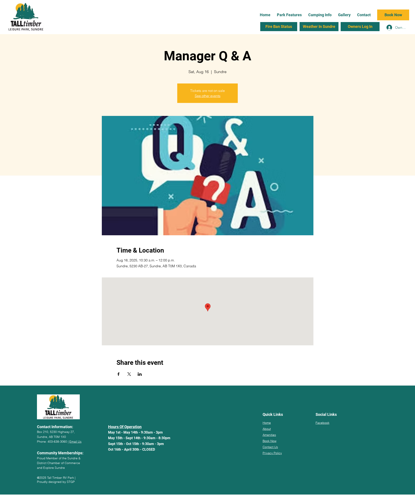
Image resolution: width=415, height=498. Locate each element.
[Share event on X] (129, 374)
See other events (207, 96)
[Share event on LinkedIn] (140, 374)
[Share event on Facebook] (119, 374)
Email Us (75, 442)
